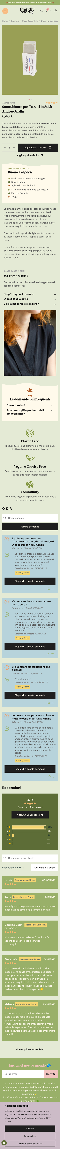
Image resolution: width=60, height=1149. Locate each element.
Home (5, 21)
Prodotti (15, 21)
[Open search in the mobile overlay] (41, 11)
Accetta (30, 1128)
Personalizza (30, 1136)
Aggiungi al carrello (35, 147)
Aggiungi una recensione (30, 814)
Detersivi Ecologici (49, 21)
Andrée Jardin (8, 102)
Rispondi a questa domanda (30, 581)
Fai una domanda (30, 526)
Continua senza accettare (30, 1143)
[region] (30, 1125)
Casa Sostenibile (30, 21)
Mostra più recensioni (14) (30, 1049)
